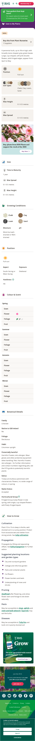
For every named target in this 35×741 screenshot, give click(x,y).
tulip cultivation (21, 535)
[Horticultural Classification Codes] (19, 496)
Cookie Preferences (14, 707)
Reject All (17, 733)
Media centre (23, 715)
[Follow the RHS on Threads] (20, 695)
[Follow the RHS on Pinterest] (31, 695)
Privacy (22, 703)
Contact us (15, 703)
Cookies (27, 703)
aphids (26, 608)
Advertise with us (13, 715)
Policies (24, 707)
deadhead (6, 594)
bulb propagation (17, 547)
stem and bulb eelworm (11, 611)
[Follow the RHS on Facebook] (25, 695)
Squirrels (25, 611)
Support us (8, 703)
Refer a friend (28, 711)
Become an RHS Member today (17, 678)
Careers (21, 711)
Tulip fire (22, 622)
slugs (21, 608)
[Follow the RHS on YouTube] (9, 695)
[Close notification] (34, 9)
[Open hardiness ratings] (13, 279)
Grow (21, 643)
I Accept (17, 729)
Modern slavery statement (10, 711)
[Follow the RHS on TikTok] (15, 695)
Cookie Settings (17, 737)
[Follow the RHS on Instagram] (4, 695)
